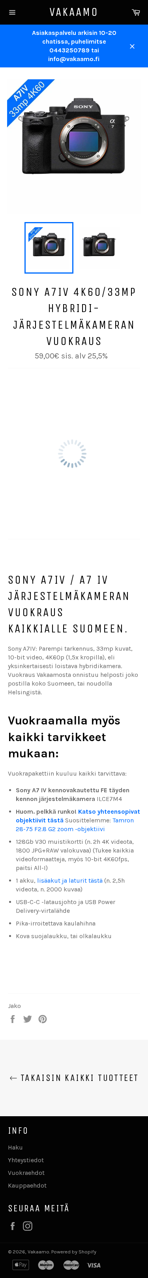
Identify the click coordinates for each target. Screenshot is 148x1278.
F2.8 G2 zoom (53, 829)
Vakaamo (74, 12)
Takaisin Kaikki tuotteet (78, 1077)
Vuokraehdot (26, 1172)
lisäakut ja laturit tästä (70, 880)
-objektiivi (90, 829)
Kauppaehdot (27, 1185)
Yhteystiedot (26, 1160)
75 (30, 829)
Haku (15, 1147)
